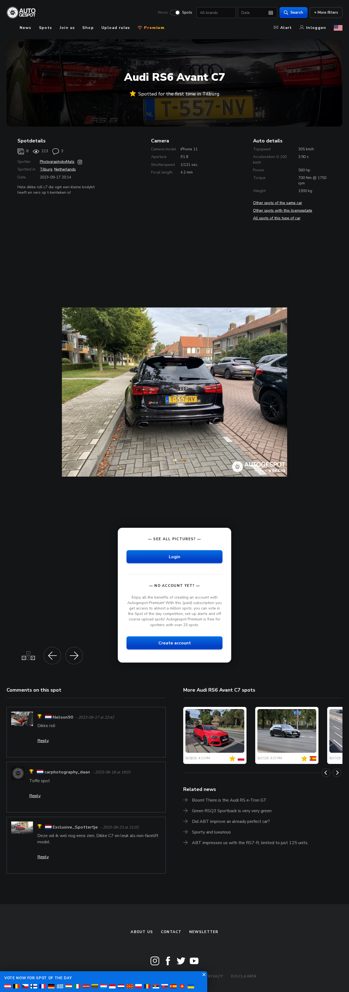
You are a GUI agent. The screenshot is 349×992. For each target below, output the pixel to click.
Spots (187, 12)
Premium (153, 27)
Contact (171, 932)
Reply (43, 741)
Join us (67, 27)
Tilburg (46, 169)
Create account (174, 643)
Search (296, 12)
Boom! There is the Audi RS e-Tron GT (229, 800)
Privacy (214, 976)
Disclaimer (244, 976)
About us (142, 932)
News (163, 12)
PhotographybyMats (57, 161)
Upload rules (115, 27)
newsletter (203, 932)
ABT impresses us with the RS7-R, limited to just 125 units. (250, 843)
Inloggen (316, 27)
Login (174, 557)
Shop (88, 27)
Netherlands (65, 169)
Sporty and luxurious (211, 832)
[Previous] (326, 772)
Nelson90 (63, 717)
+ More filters (326, 12)
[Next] (337, 772)
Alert (286, 27)
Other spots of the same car (277, 202)
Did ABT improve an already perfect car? (231, 821)
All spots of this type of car (276, 218)
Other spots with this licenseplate (282, 210)
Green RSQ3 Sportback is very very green (232, 811)
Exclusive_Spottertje (75, 827)
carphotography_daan (67, 772)
